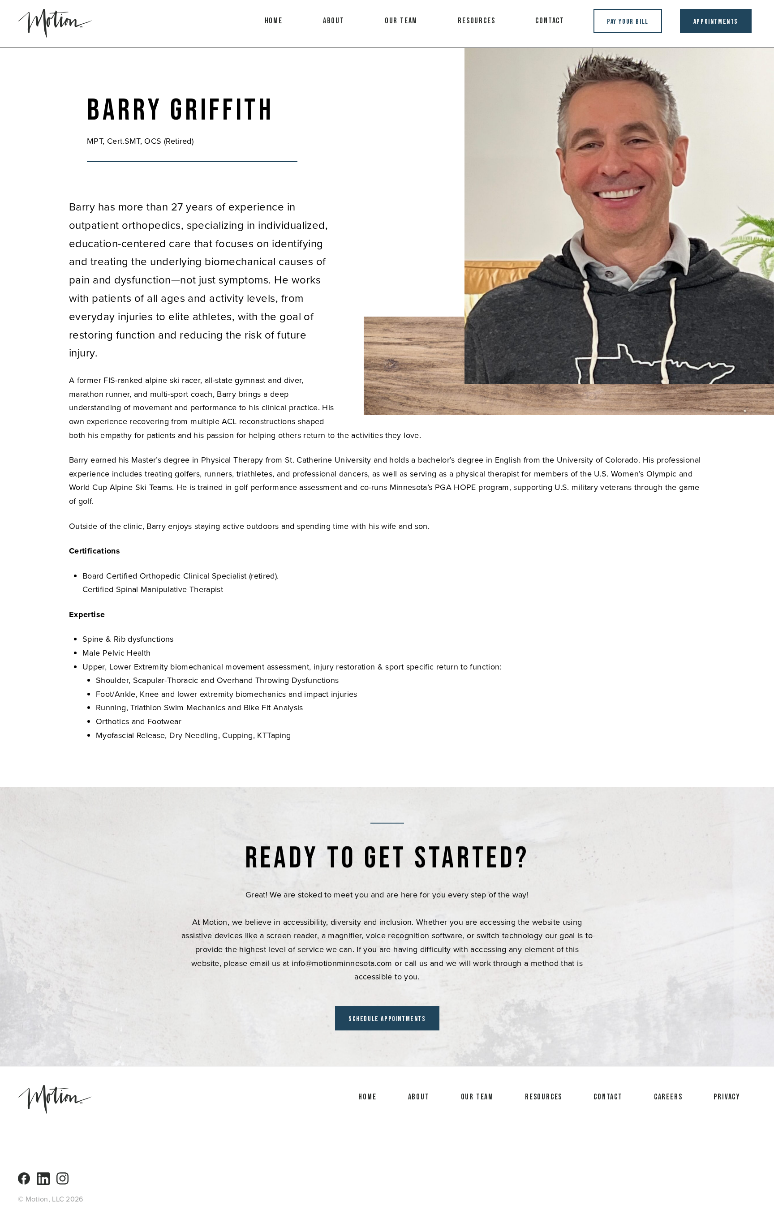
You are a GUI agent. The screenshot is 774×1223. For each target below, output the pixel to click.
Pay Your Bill (628, 21)
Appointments (715, 21)
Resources (476, 21)
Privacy (727, 1097)
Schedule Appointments (387, 1019)
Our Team (401, 21)
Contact (549, 21)
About (333, 21)
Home (274, 21)
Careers (668, 1097)
